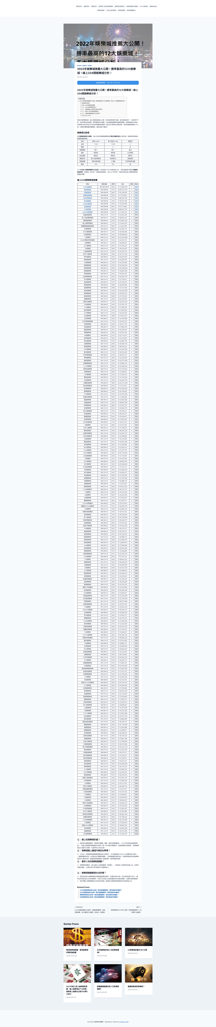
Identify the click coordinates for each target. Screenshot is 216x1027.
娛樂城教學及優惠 (132, 6)
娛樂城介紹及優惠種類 (106, 6)
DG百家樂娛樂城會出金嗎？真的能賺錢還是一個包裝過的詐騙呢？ (101, 890)
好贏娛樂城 (87, 192)
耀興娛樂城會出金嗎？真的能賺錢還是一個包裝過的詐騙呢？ (99, 895)
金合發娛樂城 (87, 198)
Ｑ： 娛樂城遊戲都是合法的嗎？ (91, 113)
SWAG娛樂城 (87, 204)
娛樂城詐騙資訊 (120, 6)
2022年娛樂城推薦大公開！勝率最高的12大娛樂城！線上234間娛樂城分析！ (102, 101)
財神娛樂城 (87, 190)
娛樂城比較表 (86, 103)
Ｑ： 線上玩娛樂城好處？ (89, 107)
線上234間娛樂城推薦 (88, 105)
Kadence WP (124, 1022)
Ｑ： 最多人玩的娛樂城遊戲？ (90, 111)
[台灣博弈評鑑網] (64, 8)
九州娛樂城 (87, 209)
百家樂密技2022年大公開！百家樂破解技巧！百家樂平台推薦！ (126, 909)
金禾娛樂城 (87, 201)
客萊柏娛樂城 (87, 195)
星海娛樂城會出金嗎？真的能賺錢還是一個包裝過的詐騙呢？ (99, 897)
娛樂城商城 (153, 6)
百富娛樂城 (87, 206)
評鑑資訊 (94, 6)
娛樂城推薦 (101, 10)
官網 (136, 187)
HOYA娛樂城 (144, 6)
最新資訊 (79, 6)
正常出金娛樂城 (111, 10)
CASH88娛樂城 (88, 212)
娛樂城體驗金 (131, 10)
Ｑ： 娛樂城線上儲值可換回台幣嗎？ (92, 109)
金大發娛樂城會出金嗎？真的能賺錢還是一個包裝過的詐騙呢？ (100, 892)
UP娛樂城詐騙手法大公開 (137, 950)
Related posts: (86, 115)
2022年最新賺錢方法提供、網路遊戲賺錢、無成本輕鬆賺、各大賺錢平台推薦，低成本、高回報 (90, 909)
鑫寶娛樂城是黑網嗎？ (136, 986)
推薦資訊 (86, 6)
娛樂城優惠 (121, 10)
